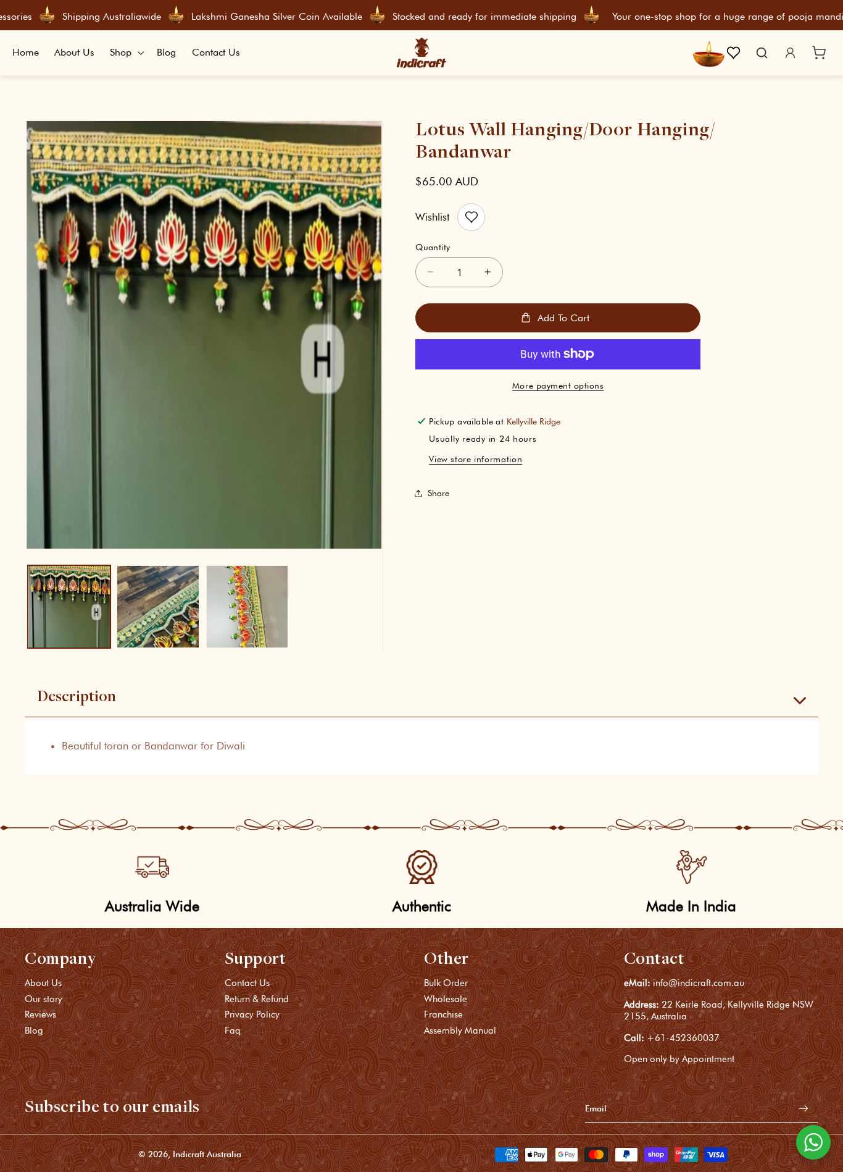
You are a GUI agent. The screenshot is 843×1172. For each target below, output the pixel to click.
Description (76, 697)
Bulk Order (446, 984)
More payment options (558, 385)
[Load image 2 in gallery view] (158, 606)
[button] (125, 53)
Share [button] (438, 493)
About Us (43, 984)
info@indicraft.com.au (698, 983)
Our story (43, 999)
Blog (34, 1030)
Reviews (40, 1015)
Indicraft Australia (207, 1155)
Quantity (432, 246)
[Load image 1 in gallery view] (69, 606)
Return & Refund (257, 999)
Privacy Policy (252, 1015)
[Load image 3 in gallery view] (247, 606)
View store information (475, 459)
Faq (233, 1030)
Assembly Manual (460, 1030)
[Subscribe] (803, 1109)
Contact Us (247, 984)
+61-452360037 (683, 1037)
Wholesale (445, 999)
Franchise (443, 1015)
